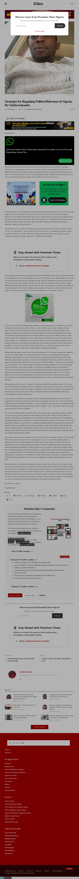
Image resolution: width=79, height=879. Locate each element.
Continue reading (39, 31)
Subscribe (60, 26)
